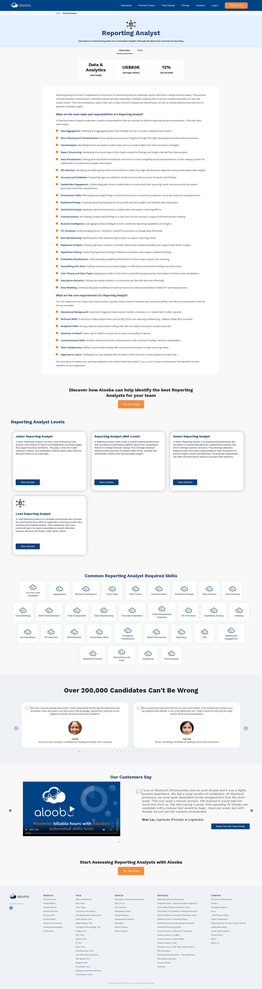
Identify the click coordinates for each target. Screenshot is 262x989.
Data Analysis (209, 594)
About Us (215, 943)
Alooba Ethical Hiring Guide (169, 927)
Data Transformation (49, 615)
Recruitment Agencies (166, 958)
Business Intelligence (86, 594)
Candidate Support (219, 907)
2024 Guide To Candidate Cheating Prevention (177, 911)
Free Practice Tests (84, 974)
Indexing (239, 615)
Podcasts (161, 966)
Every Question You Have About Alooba (228, 923)
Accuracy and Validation (33, 594)
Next (245, 727)
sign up (144, 361)
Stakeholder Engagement (231, 637)
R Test (78, 943)
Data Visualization (77, 615)
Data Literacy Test (84, 919)
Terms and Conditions (220, 931)
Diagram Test (81, 962)
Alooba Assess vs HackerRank (170, 939)
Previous (15, 727)
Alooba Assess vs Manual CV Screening (174, 931)
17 (145, 751)
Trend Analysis (171, 658)
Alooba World (49, 919)
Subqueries (148, 658)
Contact (214, 903)
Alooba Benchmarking (52, 927)
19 (153, 751)
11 (120, 751)
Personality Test (83, 966)
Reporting (181, 637)
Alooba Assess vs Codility (168, 935)
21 (161, 751)
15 (137, 751)
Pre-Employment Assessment (88, 915)
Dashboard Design (184, 594)
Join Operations (27, 637)
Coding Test (81, 931)
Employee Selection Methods (88, 970)
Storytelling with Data (121, 659)
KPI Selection (51, 637)
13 (129, 751)
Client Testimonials (219, 919)
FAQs (213, 939)
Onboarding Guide (123, 911)
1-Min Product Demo (220, 915)
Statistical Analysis (92, 658)
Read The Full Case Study (230, 826)
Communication (159, 594)
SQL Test (80, 935)
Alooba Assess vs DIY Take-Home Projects (176, 947)
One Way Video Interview (87, 955)
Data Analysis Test (84, 923)
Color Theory (135, 594)
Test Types (81, 907)
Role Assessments (84, 899)
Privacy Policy (217, 935)
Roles (58, 13)
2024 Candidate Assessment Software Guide (176, 915)
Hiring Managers (122, 915)
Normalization (74, 637)
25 (178, 751)
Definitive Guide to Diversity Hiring (172, 919)
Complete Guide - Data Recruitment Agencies (177, 903)
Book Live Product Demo (221, 899)
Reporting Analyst (70, 13)
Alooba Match (49, 903)
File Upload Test (83, 958)
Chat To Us (120, 903)
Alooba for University (52, 923)
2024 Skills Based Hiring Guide (170, 899)
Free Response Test (84, 951)
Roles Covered (121, 927)
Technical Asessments (85, 911)
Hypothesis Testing (213, 615)
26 (182, 751)
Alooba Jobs (48, 931)
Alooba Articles (164, 962)
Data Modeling (23, 615)
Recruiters (119, 923)
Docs (213, 911)
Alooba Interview (50, 911)
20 (157, 751)
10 (116, 751)
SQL (205, 637)
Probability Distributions (127, 637)
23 (170, 751)
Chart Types (112, 594)
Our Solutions (121, 907)
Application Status (219, 927)
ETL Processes (188, 615)
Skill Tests (80, 903)
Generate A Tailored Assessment (129, 899)
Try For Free (236, 5)
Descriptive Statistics (132, 615)
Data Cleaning (232, 594)
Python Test (81, 939)
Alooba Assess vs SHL (167, 943)
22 (165, 751)
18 (149, 751)
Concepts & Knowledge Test (88, 927)
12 (124, 751)
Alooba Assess (49, 899)
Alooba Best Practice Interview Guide (173, 907)
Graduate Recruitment (124, 919)
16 (141, 751)
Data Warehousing (103, 615)
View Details (28, 482)
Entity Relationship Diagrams (161, 616)
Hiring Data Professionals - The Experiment (176, 955)
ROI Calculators (164, 951)
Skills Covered (121, 931)
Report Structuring (156, 637)
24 (174, 751)
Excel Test (80, 947)
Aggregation (59, 594)
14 (133, 751)
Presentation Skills (99, 637)
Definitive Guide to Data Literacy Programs (175, 923)
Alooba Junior (49, 915)
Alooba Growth (50, 907)
